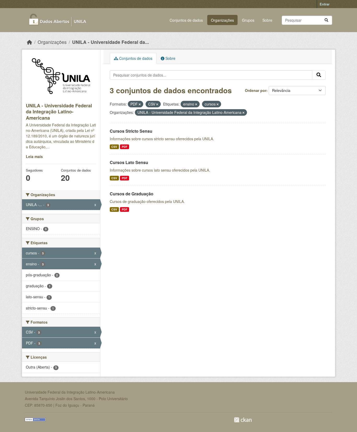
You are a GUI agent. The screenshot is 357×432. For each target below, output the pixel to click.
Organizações (222, 20)
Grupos (248, 20)
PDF (124, 147)
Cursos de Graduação (131, 194)
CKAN (243, 420)
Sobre (267, 20)
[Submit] (326, 20)
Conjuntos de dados (186, 20)
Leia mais (34, 156)
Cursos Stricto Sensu (131, 131)
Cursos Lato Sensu (129, 162)
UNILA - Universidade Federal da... (110, 42)
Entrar (325, 4)
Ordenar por (255, 90)
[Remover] (140, 104)
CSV (114, 147)
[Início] (29, 42)
